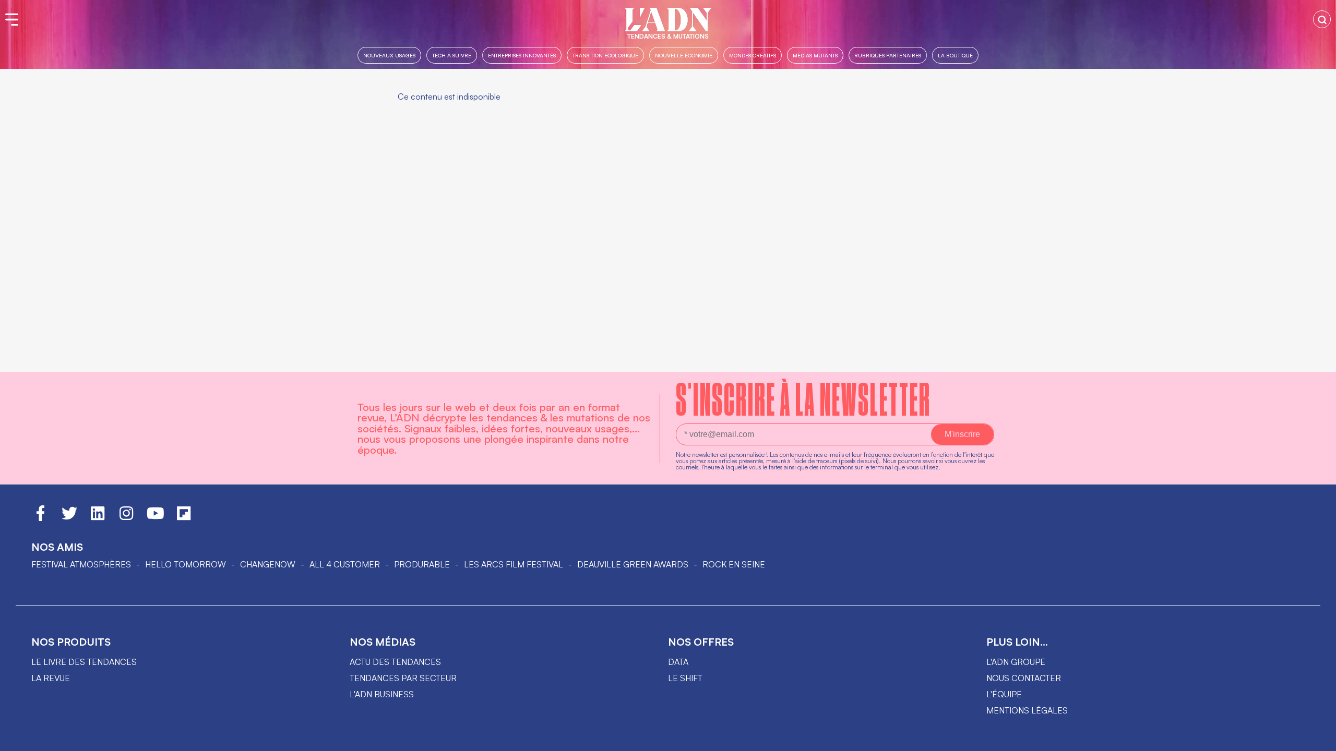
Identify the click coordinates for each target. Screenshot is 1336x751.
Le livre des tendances (84, 662)
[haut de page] (1318, 738)
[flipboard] (183, 518)
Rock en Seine (733, 564)
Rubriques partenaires (887, 55)
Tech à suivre (451, 55)
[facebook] (40, 518)
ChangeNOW (267, 564)
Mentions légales (1027, 710)
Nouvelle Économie (683, 55)
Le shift (685, 678)
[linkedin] (97, 518)
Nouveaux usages (389, 55)
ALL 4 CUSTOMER (344, 564)
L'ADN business (382, 694)
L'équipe (1004, 694)
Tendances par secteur (403, 678)
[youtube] (155, 518)
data (678, 662)
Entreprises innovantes (522, 55)
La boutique (955, 55)
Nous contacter (1023, 678)
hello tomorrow (185, 564)
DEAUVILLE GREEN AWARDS (632, 564)
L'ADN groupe (1015, 662)
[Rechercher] (1322, 19)
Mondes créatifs (752, 55)
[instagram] (126, 518)
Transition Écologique (605, 55)
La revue (50, 678)
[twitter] (69, 518)
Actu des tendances (395, 662)
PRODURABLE (422, 564)
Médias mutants (815, 55)
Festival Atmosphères (81, 564)
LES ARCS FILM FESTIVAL (513, 564)
